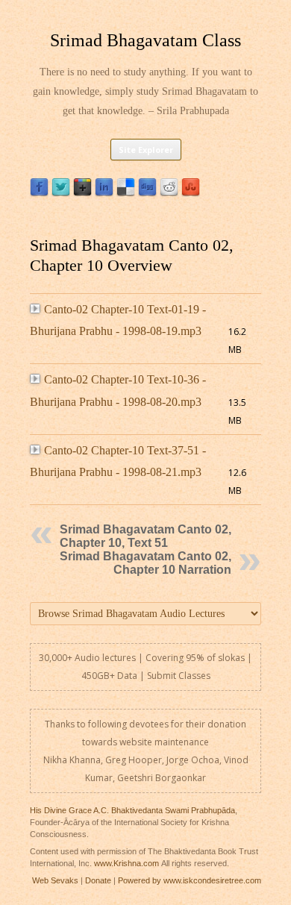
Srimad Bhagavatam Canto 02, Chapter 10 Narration (145, 563)
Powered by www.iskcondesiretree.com (189, 880)
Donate (98, 880)
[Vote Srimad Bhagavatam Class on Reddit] (169, 193)
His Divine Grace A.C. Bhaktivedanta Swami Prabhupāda (132, 810)
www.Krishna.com (126, 863)
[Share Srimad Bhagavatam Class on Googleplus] (82, 193)
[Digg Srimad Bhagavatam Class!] (147, 193)
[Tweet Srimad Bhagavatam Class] (60, 193)
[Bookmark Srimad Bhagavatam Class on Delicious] (125, 193)
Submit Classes (178, 675)
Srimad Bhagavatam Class (145, 40)
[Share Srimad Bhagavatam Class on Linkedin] (104, 193)
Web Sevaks (55, 880)
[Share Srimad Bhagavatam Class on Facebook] (39, 193)
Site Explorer (146, 149)
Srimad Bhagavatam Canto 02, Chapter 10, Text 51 (145, 536)
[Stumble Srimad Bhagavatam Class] (190, 193)
